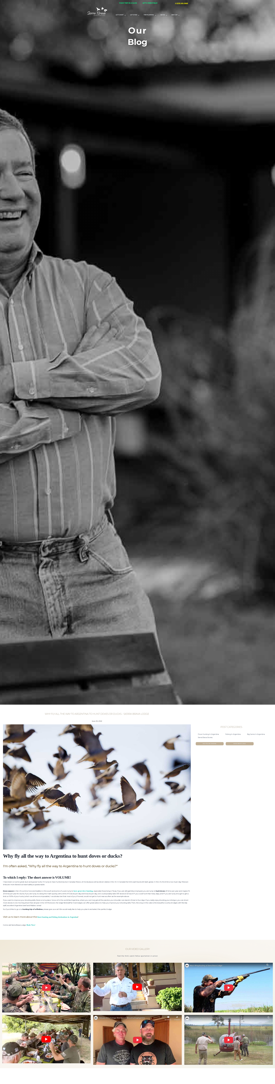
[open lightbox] (46, 987)
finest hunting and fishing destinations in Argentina (57, 917)
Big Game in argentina (256, 734)
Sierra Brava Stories (205, 737)
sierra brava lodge (239, 743)
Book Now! (31, 925)
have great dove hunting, (83, 891)
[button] (121, 15)
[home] (97, 12)
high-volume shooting (209, 743)
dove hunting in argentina (208, 734)
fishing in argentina (233, 734)
